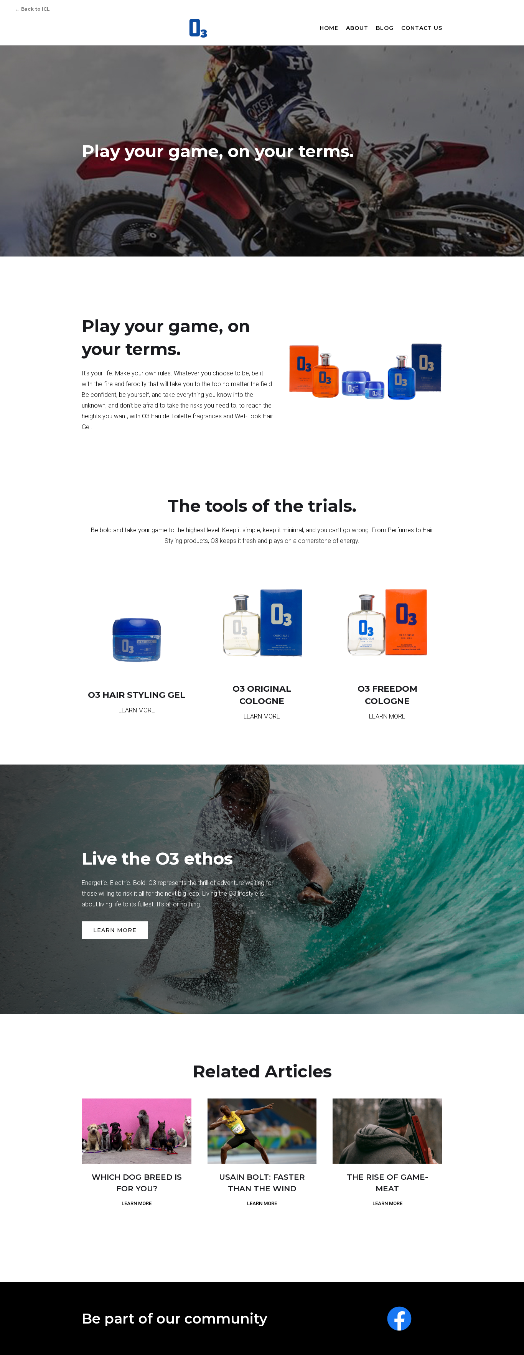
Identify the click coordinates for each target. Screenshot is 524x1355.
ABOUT (357, 28)
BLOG (385, 28)
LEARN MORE (115, 930)
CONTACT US (421, 28)
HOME (329, 28)
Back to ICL (32, 9)
